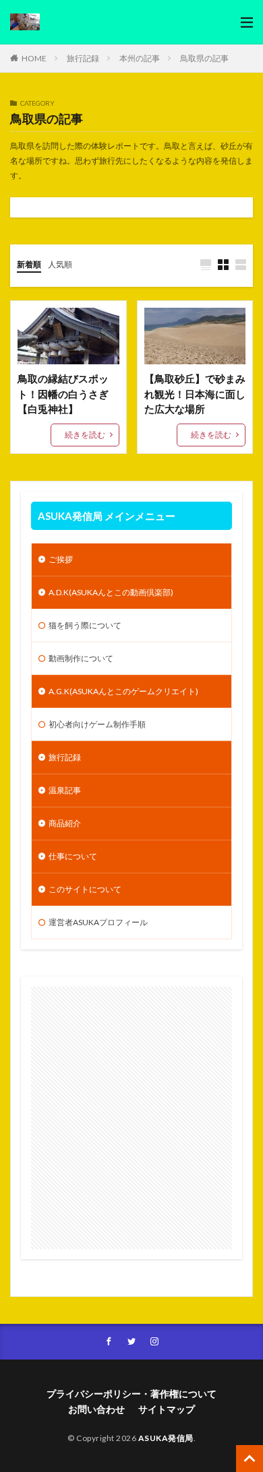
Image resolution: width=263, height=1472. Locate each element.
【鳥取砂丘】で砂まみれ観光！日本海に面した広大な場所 (194, 393)
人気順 (60, 264)
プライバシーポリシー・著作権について (131, 1393)
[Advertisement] (131, 1117)
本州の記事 (139, 58)
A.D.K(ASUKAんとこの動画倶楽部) (111, 592)
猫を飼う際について (85, 625)
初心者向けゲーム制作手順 (97, 724)
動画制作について (81, 658)
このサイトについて (85, 889)
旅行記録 (83, 58)
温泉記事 (65, 790)
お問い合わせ (96, 1409)
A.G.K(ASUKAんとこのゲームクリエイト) (123, 691)
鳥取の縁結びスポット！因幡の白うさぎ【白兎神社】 (63, 393)
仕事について (73, 856)
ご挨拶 (61, 559)
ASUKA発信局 (166, 1438)
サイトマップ (166, 1409)
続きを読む (85, 435)
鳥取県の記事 (204, 58)
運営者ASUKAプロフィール (98, 922)
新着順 (29, 264)
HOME (34, 58)
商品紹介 (65, 823)
